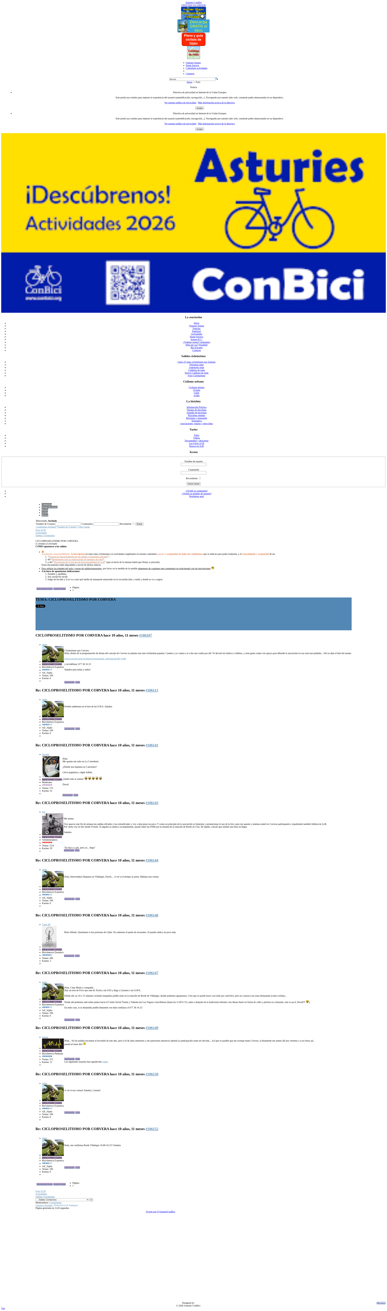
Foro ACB (41, 530)
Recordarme (192, 478)
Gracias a (40, 1205)
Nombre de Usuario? (67, 527)
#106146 (152, 915)
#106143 (152, 803)
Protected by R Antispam (66, 1205)
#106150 (152, 1074)
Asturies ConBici (193, 2)
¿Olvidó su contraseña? (196, 491)
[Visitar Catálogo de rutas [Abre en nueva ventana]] (193, 58)
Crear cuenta (84, 527)
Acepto (200, 108)
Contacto (190, 73)
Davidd (45, 754)
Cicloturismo (55, 1202)
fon (43, 812)
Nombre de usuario (193, 461)
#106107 (145, 635)
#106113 (152, 690)
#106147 (152, 973)
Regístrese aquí (196, 496)
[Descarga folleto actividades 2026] (193, 312)
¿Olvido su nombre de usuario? (196, 493)
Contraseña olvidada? (46, 527)
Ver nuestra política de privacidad (180, 102)
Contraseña (193, 469)
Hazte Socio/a (192, 65)
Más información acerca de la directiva (216, 102)
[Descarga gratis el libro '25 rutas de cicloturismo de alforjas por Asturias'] (193, 31)
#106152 (152, 1129)
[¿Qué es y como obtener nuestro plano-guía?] (193, 45)
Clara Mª (46, 924)
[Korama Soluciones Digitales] (380, 1303)
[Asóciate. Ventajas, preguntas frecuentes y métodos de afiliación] (193, 18)
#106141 (152, 745)
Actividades (41, 533)
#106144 (152, 860)
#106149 (152, 1028)
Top (3, 1308)
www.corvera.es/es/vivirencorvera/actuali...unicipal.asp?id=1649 (95, 658)
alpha (44, 644)
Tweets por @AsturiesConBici (160, 1211)
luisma (45, 1037)
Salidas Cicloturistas (45, 535)
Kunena (49, 1205)
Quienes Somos (193, 62)
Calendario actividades (196, 68)
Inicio (189, 82)
